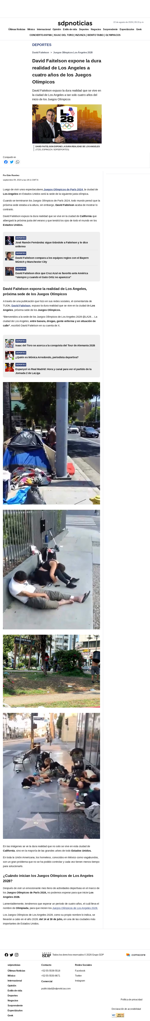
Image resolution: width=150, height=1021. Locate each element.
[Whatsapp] (18, 162)
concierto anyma (41, 35)
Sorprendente (110, 29)
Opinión (57, 29)
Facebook (80, 970)
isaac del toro (63, 35)
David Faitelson (40, 52)
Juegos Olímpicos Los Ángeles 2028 (73, 52)
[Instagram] (16, 955)
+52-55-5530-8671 (50, 975)
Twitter (78, 975)
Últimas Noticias (16, 29)
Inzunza (80, 35)
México (31, 29)
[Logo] (75, 24)
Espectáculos (127, 29)
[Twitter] (12, 162)
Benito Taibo (95, 35)
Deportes (84, 29)
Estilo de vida (70, 29)
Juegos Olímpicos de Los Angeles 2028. (75, 908)
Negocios (96, 29)
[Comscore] (135, 954)
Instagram (80, 980)
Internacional (44, 29)
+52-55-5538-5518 (50, 970)
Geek (139, 29)
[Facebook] (6, 162)
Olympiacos (113, 35)
